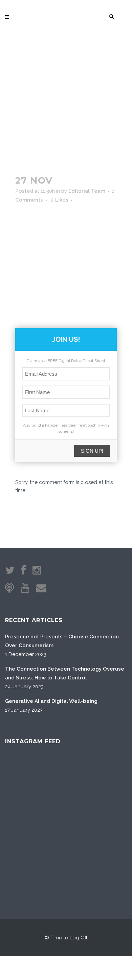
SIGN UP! (92, 451)
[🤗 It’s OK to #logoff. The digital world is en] (66, 818)
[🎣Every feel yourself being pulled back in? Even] (25, 777)
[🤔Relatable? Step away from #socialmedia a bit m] (107, 818)
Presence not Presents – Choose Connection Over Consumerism (62, 641)
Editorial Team (86, 191)
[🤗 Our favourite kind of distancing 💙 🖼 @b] (66, 777)
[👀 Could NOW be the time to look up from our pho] (107, 777)
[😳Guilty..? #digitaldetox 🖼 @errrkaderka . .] (25, 818)
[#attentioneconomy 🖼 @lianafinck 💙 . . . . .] (25, 859)
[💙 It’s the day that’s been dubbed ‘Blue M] (66, 859)
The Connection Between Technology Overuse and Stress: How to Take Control (64, 673)
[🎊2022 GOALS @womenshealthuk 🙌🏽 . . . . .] (107, 859)
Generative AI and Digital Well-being (51, 701)
